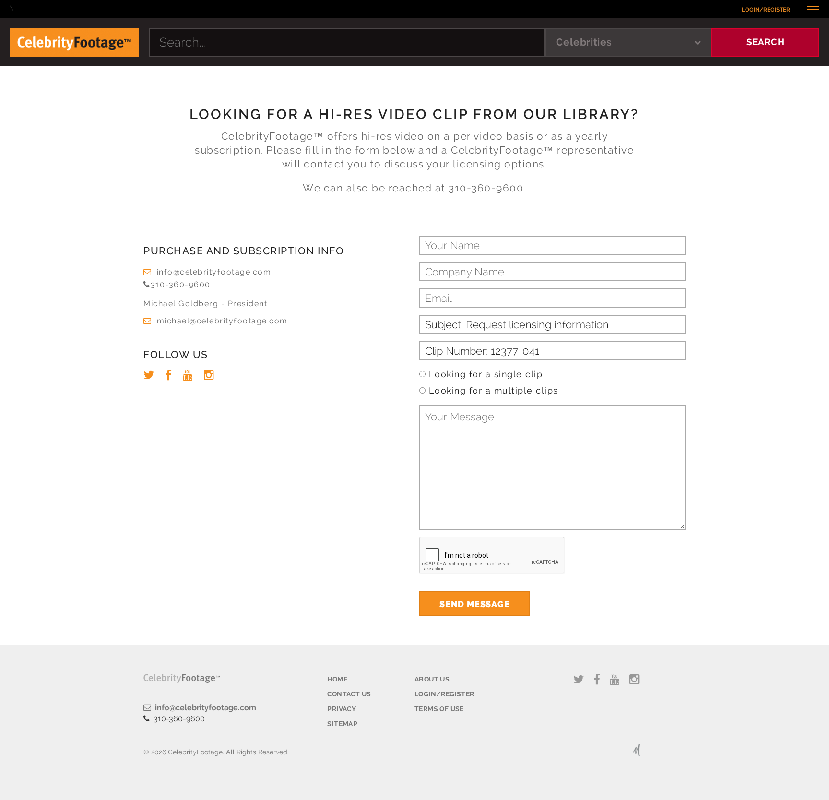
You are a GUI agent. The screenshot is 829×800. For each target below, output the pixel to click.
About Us (432, 679)
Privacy (341, 709)
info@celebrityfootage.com (214, 271)
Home (337, 679)
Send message (474, 604)
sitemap (342, 724)
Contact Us (349, 694)
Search (765, 41)
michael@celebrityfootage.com (222, 320)
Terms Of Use (439, 709)
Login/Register (766, 9)
